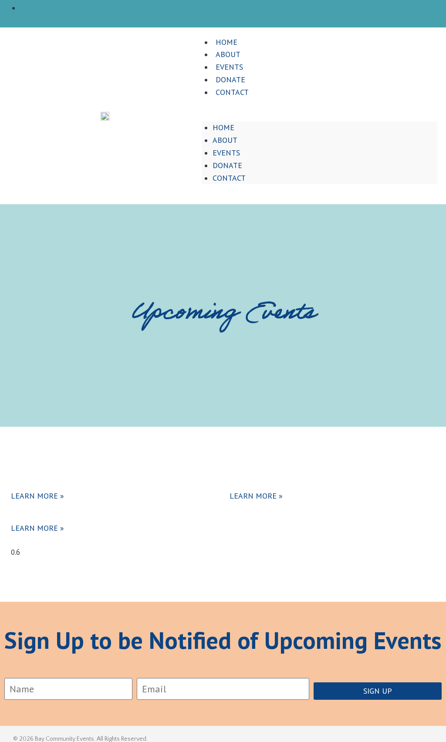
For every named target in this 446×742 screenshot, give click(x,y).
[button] (319, 115)
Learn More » (37, 496)
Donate (227, 165)
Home (223, 127)
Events (226, 153)
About (225, 140)
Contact (232, 92)
